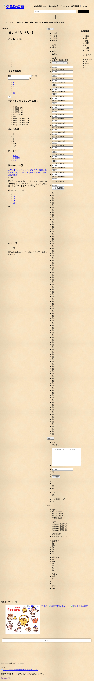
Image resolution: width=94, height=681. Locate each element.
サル (46, 17)
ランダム (56, 63)
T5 (14, 203)
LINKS (84, 6)
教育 (46, 22)
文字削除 (56, 477)
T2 (14, 196)
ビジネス (11, 22)
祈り (32, 172)
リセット (64, 63)
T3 (14, 198)
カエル (16, 17)
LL (14, 91)
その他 (61, 22)
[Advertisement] (27, 224)
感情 (31, 22)
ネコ (34, 17)
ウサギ (22, 17)
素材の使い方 (53, 6)
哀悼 (41, 170)
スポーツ (20, 22)
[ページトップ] (46, 640)
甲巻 (10, 17)
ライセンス (65, 6)
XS (14, 82)
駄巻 (14, 160)
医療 (26, 22)
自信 (35, 172)
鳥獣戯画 (13, 175)
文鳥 (40, 17)
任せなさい (34, 170)
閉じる (50, 29)
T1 (14, 194)
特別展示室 (75, 6)
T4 (14, 201)
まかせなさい (24, 170)
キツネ (28, 17)
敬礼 (24, 172)
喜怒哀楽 (16, 158)
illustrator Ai (5, 678)
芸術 (51, 22)
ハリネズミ (52, 17)
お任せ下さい (13, 170)
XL (14, 93)
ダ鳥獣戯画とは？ (40, 6)
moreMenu (59, 17)
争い (41, 22)
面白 (36, 22)
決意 (28, 172)
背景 (55, 22)
